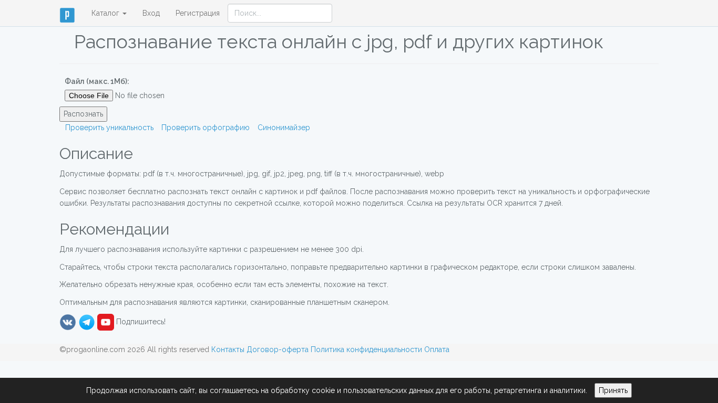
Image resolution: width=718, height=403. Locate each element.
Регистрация (198, 13)
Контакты (227, 349)
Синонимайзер (284, 127)
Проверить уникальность (109, 127)
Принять (613, 390)
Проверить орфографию (205, 127)
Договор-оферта (278, 349)
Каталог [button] (106, 13)
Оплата (436, 349)
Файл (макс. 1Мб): (97, 81)
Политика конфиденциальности (366, 349)
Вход (151, 13)
